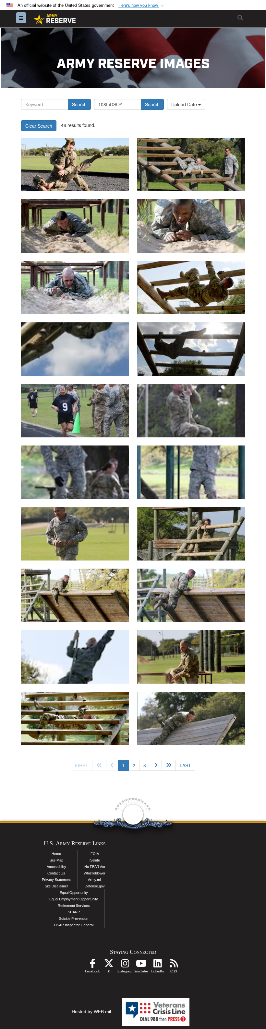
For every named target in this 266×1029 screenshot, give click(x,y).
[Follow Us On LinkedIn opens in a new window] (157, 965)
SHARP (74, 912)
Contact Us (56, 873)
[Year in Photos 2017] (75, 164)
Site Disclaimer (56, 886)
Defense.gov (95, 886)
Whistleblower (94, 873)
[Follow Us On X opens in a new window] (109, 965)
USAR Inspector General (73, 925)
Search (79, 104)
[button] (141, 5)
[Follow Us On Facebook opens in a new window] (92, 965)
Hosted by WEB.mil (91, 1011)
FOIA (95, 854)
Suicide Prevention (73, 918)
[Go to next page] (156, 765)
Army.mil (94, 880)
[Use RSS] (173, 965)
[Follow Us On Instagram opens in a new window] (125, 965)
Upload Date (184, 104)
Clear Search (38, 125)
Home (56, 854)
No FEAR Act (94, 867)
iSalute (95, 860)
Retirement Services (74, 906)
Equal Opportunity (74, 893)
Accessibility (56, 867)
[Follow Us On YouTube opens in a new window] (141, 965)
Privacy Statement (56, 880)
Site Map (56, 860)
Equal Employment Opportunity (73, 899)
